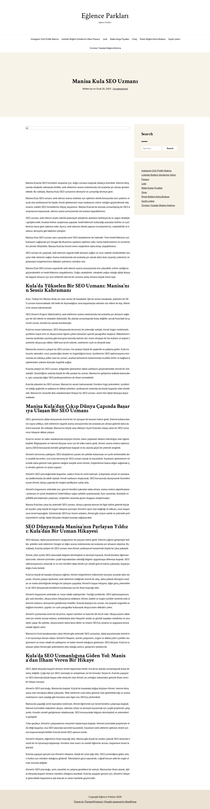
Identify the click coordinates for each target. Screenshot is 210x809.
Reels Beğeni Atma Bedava (152, 39)
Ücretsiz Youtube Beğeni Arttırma (105, 48)
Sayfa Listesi (174, 39)
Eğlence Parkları (105, 17)
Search (147, 134)
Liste (105, 39)
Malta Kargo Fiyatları (119, 39)
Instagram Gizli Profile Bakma (45, 39)
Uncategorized (120, 89)
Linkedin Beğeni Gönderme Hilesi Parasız (80, 39)
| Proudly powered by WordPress (119, 802)
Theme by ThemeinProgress (88, 802)
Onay (134, 39)
